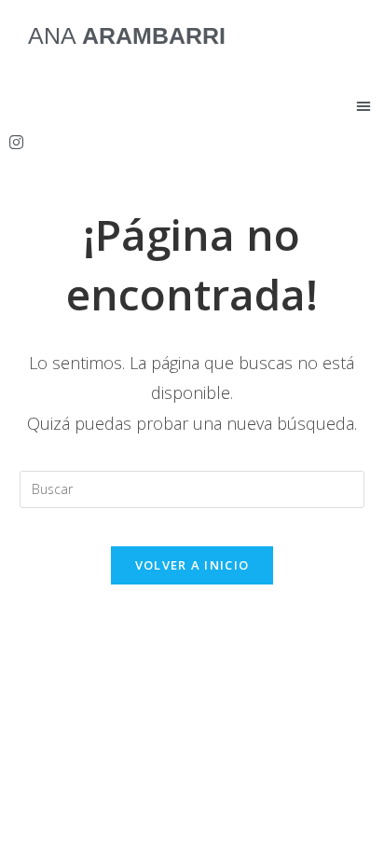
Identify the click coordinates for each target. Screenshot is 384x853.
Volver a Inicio (192, 565)
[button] (363, 105)
